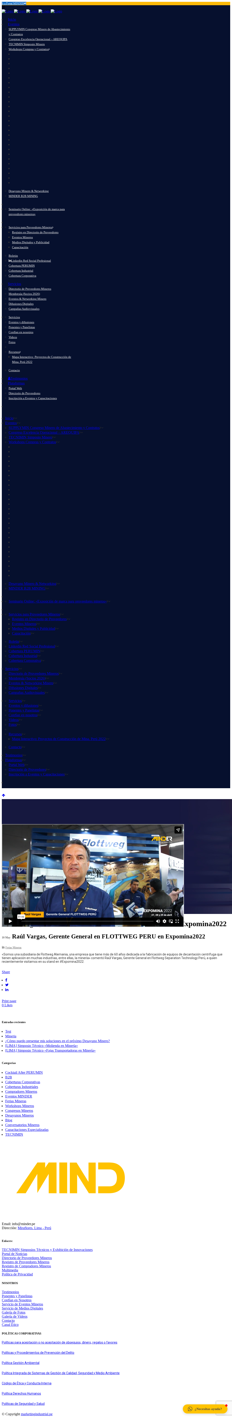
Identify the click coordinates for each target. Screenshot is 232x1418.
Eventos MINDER (18, 1096)
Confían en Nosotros (16, 1300)
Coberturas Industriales (21, 1087)
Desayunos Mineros (19, 1115)
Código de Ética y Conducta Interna (26, 1383)
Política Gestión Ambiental (20, 1363)
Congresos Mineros (19, 1111)
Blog (8, 1120)
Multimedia (10, 1270)
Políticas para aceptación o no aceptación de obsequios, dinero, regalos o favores (59, 1342)
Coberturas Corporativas (22, 1082)
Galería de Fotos (13, 1312)
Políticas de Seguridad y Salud (23, 1404)
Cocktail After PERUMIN (24, 1072)
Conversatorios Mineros (22, 1125)
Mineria (10, 1036)
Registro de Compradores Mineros (26, 1266)
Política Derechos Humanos (21, 1393)
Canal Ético (10, 1325)
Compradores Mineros (21, 1091)
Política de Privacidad (17, 1274)
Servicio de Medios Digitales (22, 1308)
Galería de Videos (14, 1316)
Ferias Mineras (13, 947)
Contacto (8, 1320)
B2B (8, 1077)
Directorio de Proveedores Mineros (27, 1258)
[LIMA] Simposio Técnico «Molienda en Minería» (41, 1046)
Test (8, 1031)
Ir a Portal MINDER (13, 3)
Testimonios (10, 1292)
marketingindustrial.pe (37, 1414)
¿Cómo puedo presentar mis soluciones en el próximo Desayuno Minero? (57, 1041)
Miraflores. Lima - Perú (34, 1228)
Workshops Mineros (19, 1106)
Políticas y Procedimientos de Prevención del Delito (38, 1352)
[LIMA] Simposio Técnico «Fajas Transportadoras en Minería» (50, 1050)
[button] (205, 1408)
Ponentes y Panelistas (17, 1296)
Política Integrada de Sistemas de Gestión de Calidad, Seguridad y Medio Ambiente (61, 1373)
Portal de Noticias (14, 1254)
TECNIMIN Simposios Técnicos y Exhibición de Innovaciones (47, 1250)
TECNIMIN (14, 1134)
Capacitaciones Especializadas (26, 1130)
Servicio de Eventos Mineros (22, 1304)
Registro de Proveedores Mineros (25, 1262)
